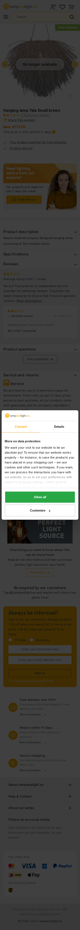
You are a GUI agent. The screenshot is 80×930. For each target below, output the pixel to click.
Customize (37, 510)
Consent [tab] (21, 426)
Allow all (40, 497)
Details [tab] (59, 426)
